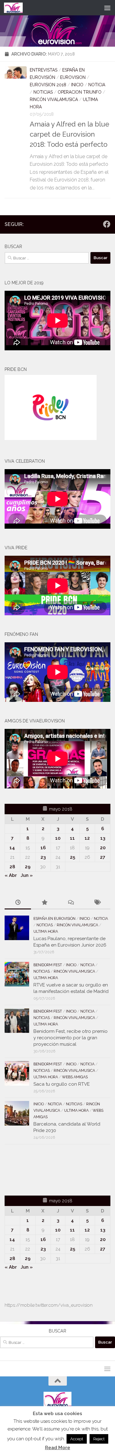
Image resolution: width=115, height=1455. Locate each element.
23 (43, 857)
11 (72, 838)
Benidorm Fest (47, 965)
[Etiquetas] (97, 902)
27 (102, 857)
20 (102, 847)
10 (57, 838)
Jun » (27, 875)
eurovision (73, 77)
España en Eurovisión (54, 918)
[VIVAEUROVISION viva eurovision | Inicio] (16, 7)
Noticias (43, 92)
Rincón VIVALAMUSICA (54, 99)
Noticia (96, 84)
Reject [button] (99, 1439)
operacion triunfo (80, 92)
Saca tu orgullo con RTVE (61, 1084)
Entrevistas (43, 70)
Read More (57, 1447)
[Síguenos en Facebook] (106, 224)
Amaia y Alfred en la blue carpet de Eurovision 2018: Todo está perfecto (69, 134)
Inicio (77, 84)
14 (12, 847)
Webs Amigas (75, 1077)
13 (102, 838)
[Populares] (44, 902)
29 (27, 866)
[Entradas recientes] (18, 902)
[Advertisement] (40, 1169)
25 (72, 857)
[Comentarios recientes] (71, 902)
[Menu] (107, 7)
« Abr (11, 875)
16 (43, 847)
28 (12, 866)
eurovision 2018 (48, 84)
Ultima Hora (45, 931)
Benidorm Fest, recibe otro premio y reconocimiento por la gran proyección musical (70, 1038)
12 (87, 838)
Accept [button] (76, 1439)
